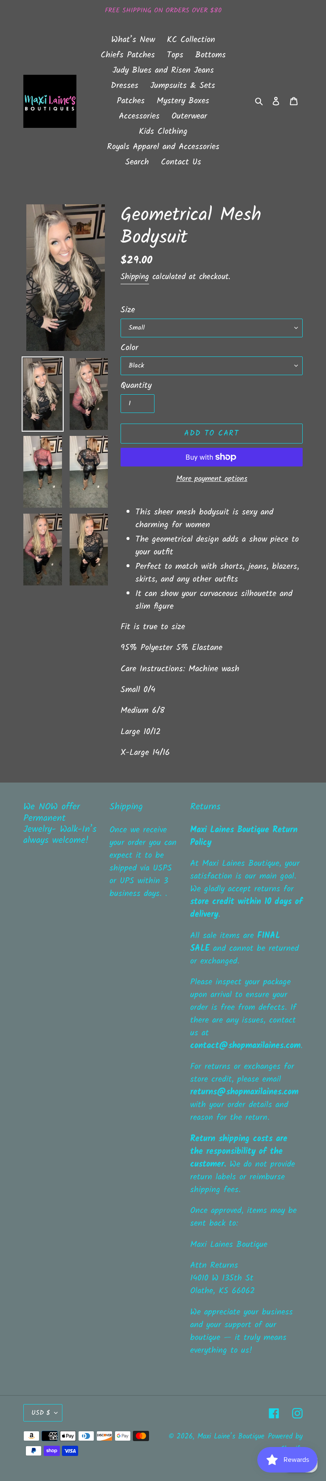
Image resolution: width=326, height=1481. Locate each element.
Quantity (136, 385)
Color (129, 348)
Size (128, 310)
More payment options (211, 479)
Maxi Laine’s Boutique (230, 1436)
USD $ (40, 1413)
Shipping (135, 277)
